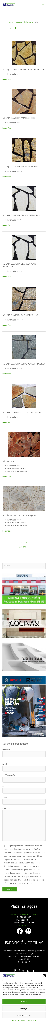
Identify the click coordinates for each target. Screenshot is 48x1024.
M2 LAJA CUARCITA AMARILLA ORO (18, 117)
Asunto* (5, 797)
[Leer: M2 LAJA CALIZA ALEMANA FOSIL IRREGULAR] (24, 53)
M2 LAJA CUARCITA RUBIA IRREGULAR (20, 315)
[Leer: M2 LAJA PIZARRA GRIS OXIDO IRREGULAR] (24, 396)
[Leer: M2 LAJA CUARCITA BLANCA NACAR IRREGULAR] (24, 247)
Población (6, 786)
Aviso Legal (32, 1021)
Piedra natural (28, 22)
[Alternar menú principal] (43, 4)
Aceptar (24, 1001)
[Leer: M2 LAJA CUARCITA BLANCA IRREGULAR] (24, 198)
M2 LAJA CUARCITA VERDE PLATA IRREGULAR (23, 363)
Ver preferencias (24, 1015)
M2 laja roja (8, 460)
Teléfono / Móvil (9, 775)
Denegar (24, 1008)
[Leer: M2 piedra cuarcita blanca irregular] (24, 498)
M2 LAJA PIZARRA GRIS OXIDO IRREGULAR (21, 412)
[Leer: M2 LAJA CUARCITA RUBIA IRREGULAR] (24, 298)
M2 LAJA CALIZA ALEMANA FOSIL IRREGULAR (23, 69)
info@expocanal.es (24, 925)
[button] (44, 975)
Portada (10, 22)
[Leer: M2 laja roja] (24, 444)
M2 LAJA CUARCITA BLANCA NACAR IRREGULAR (19, 265)
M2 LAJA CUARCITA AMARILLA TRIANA (20, 166)
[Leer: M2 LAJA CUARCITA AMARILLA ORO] (24, 101)
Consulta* (6, 808)
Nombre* (6, 749)
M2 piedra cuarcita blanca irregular (19, 515)
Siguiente (24, 546)
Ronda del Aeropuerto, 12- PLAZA (24, 914)
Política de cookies (18, 1021)
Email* (5, 764)
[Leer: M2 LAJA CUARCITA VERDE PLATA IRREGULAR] (24, 347)
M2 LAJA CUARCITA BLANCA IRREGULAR (21, 215)
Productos (18, 22)
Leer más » (6, 79)
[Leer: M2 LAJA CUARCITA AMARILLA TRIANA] (24, 150)
